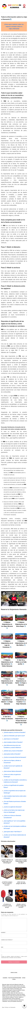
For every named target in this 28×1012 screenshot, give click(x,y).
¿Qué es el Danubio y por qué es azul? (14, 735)
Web (2, 947)
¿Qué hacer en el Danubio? (11, 739)
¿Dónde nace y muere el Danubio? (13, 750)
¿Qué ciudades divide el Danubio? (13, 742)
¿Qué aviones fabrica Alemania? (13, 771)
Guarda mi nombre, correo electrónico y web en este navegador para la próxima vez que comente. (14, 957)
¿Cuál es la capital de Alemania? (13, 807)
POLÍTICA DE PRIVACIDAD (14, 977)
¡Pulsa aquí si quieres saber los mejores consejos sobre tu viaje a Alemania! (14, 26)
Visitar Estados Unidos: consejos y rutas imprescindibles (13, 991)
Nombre (3, 932)
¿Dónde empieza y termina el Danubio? (15, 732)
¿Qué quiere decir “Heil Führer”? (13, 831)
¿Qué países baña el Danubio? (12, 754)
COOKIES (5, 977)
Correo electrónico (7, 939)
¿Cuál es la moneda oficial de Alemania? (15, 757)
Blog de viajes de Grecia (8, 984)
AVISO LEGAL (14, 972)
